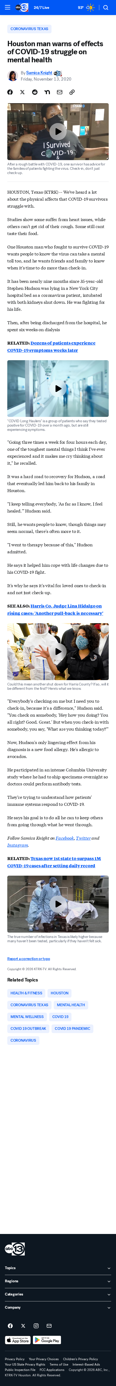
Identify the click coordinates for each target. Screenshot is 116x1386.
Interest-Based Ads (86, 1364)
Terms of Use (59, 1364)
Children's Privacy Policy (80, 1359)
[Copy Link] (72, 92)
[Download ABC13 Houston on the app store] (18, 1340)
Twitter (83, 838)
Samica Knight (39, 73)
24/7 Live (41, 7)
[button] (7, 7)
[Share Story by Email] (59, 92)
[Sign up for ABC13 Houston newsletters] (49, 1326)
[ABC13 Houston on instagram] (36, 1326)
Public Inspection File (20, 1369)
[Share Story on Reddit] (34, 92)
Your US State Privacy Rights (25, 1364)
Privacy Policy (15, 1359)
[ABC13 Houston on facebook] (10, 1326)
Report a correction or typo (28, 958)
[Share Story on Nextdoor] (47, 92)
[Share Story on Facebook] (10, 92)
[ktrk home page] (15, 1249)
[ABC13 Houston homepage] (21, 7)
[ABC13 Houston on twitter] (23, 1326)
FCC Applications (52, 1369)
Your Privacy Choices (44, 1359)
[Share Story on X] (22, 92)
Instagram (17, 845)
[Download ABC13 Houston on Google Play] (47, 1340)
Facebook (65, 838)
